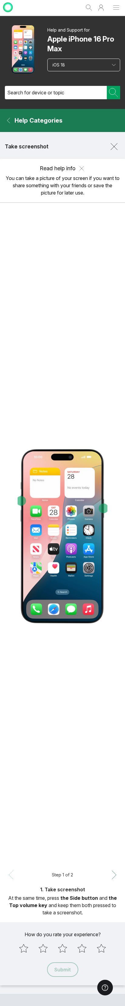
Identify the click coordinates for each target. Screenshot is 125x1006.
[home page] (8, 12)
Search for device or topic (35, 93)
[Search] (113, 92)
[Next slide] (114, 875)
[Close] (114, 147)
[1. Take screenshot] (62, 536)
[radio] (23, 948)
